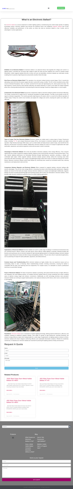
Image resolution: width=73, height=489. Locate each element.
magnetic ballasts (57, 26)
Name (6, 348)
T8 (16, 141)
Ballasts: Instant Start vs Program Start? (42, 446)
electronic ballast (10, 24)
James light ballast (32, 487)
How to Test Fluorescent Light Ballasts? (41, 439)
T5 (14, 141)
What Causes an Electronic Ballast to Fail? (30, 439)
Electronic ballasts (16, 333)
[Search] (70, 427)
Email (5, 353)
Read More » (9, 390)
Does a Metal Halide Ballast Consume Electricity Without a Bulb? (29, 448)
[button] (48, 8)
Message (6, 358)
